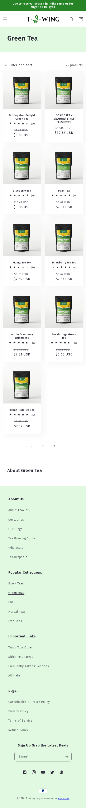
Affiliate (14, 675)
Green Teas (16, 593)
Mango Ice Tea (22, 262)
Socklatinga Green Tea (64, 336)
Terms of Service (20, 720)
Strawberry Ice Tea (64, 262)
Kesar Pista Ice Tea (22, 409)
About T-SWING (19, 510)
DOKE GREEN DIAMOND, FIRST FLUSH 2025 (64, 118)
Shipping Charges (20, 657)
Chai (11, 602)
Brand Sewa (63, 798)
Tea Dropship (17, 557)
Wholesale (15, 548)
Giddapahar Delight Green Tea (22, 117)
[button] (5, 19)
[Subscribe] (66, 756)
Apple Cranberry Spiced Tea (22, 336)
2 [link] (54, 446)
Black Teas (16, 583)
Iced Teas (15, 621)
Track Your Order (20, 647)
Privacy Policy (18, 711)
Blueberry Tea (22, 190)
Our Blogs (15, 529)
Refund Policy (18, 730)
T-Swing (30, 798)
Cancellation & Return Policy (29, 702)
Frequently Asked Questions (28, 666)
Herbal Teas (17, 612)
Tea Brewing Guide (21, 538)
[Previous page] (31, 446)
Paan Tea (64, 190)
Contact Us (16, 519)
